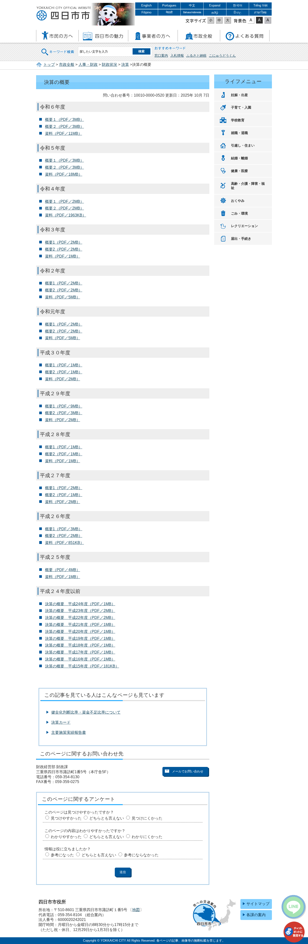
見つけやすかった (66, 818)
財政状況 (109, 64)
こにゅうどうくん (222, 55)
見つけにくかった (147, 818)
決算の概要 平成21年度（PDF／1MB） (80, 625)
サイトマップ (258, 904)
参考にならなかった (141, 855)
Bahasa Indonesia (192, 12)
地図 (136, 910)
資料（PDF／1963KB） (65, 215)
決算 (125, 64)
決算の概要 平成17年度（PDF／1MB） (80, 652)
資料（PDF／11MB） (63, 133)
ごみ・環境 (239, 213)
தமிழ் (215, 12)
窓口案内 (161, 55)
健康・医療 (239, 171)
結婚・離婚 (239, 158)
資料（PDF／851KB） (64, 543)
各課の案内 (256, 915)
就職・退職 (239, 133)
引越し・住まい (243, 145)
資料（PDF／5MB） (62, 297)
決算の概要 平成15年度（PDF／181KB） (82, 666)
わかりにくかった (147, 837)
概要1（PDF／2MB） (63, 242)
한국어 (237, 5)
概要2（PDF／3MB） (63, 413)
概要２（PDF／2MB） (64, 208)
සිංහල (237, 12)
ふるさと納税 (196, 55)
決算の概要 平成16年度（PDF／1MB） (80, 659)
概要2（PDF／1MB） (63, 372)
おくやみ (237, 201)
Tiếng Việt (260, 5)
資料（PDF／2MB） (62, 379)
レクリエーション (244, 226)
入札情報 (177, 55)
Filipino (146, 12)
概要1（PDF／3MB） (63, 529)
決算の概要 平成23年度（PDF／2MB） (80, 611)
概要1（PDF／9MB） (63, 406)
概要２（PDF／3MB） (64, 126)
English (146, 5)
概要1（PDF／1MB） (63, 365)
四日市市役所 (63, 13)
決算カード (61, 722)
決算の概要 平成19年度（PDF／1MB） (80, 638)
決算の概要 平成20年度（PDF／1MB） (80, 631)
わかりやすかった (66, 837)
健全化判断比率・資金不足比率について (86, 712)
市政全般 (66, 64)
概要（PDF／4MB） (62, 570)
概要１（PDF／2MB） (64, 201)
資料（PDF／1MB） (62, 256)
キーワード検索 (58, 49)
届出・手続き (241, 239)
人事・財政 (88, 64)
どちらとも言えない (106, 818)
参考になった (62, 855)
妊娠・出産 (239, 95)
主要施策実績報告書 (68, 732)
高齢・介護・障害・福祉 (248, 186)
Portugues (169, 5)
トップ (49, 64)
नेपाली (169, 12)
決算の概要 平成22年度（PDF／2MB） (80, 618)
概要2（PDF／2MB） (63, 249)
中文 (192, 5)
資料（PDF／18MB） (63, 174)
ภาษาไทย (260, 12)
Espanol (214, 5)
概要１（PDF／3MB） (64, 119)
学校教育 (237, 120)
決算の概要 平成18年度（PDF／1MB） (80, 645)
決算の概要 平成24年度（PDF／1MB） (80, 604)
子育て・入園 (241, 107)
